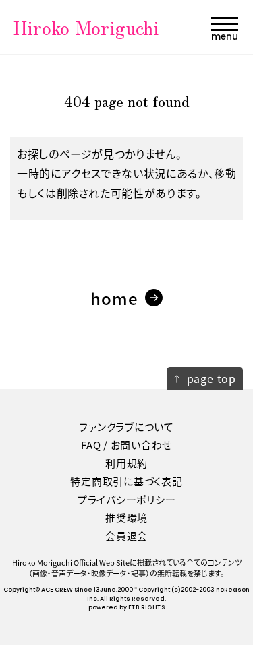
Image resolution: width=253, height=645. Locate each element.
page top (211, 378)
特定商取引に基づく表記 (126, 481)
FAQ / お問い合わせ (126, 445)
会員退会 (126, 536)
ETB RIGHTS (146, 608)
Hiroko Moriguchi (86, 26)
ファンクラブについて (126, 426)
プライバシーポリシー (127, 499)
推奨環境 (126, 517)
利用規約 (126, 463)
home (114, 297)
